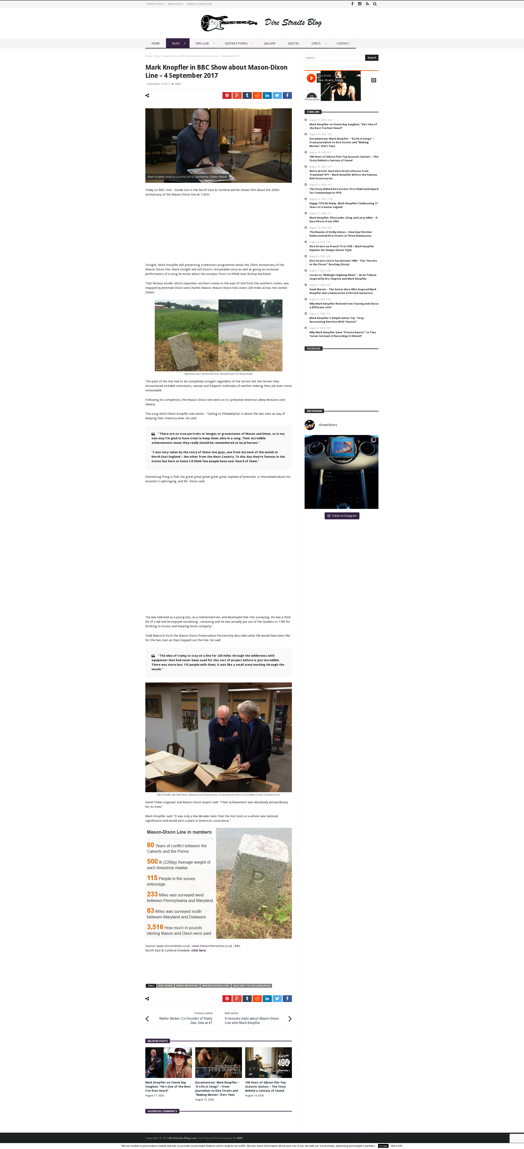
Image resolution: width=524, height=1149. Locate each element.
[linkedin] (267, 95)
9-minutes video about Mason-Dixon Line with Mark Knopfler (252, 1018)
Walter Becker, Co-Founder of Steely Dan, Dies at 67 (185, 1018)
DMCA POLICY (176, 4)
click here (198, 950)
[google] (237, 95)
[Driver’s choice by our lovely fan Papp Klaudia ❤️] (341, 472)
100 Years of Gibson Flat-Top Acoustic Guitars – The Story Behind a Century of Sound (265, 1086)
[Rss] (367, 4)
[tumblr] (247, 95)
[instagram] (360, 4)
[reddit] (257, 95)
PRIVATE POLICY (156, 4)
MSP (240, 1138)
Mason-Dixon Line (215, 985)
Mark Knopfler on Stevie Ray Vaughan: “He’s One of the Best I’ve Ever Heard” (168, 1086)
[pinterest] (227, 95)
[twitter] (277, 95)
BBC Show (165, 985)
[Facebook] (352, 4)
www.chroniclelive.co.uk (173, 946)
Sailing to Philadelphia (251, 985)
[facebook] (287, 95)
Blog (157, 56)
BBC (238, 946)
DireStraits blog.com (183, 1138)
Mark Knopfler (187, 985)
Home (148, 56)
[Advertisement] (218, 230)
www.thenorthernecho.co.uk (212, 946)
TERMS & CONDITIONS (199, 4)
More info (397, 1145)
